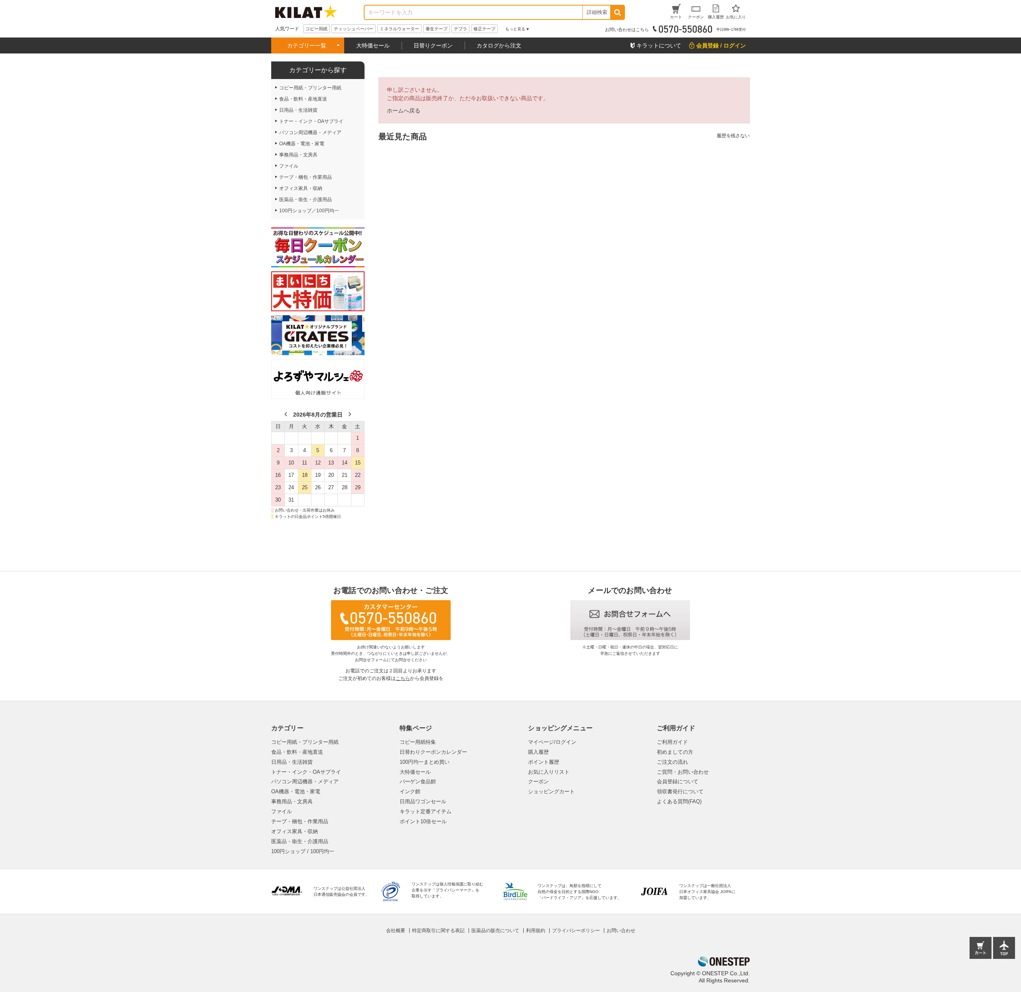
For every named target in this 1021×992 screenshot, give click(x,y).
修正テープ (484, 28)
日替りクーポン (433, 45)
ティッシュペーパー (353, 28)
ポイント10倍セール (423, 821)
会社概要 (395, 930)
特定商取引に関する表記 (438, 930)
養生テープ (436, 28)
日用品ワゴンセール (423, 801)
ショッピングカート (551, 791)
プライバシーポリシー (576, 930)
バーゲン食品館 (418, 782)
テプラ (460, 28)
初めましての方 (675, 752)
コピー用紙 (316, 28)
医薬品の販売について (495, 930)
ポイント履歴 (543, 762)
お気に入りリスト (549, 772)
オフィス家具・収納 (294, 831)
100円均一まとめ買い (424, 762)
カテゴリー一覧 (306, 45)
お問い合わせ (621, 930)
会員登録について (677, 782)
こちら (403, 678)
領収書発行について (680, 791)
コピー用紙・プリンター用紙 (305, 742)
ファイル (281, 811)
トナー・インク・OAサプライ (306, 772)
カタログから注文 (499, 45)
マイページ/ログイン (552, 742)
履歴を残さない (733, 135)
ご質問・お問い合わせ (683, 772)
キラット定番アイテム (425, 811)
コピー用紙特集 (418, 742)
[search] (617, 12)
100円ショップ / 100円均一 (302, 851)
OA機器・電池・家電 (295, 791)
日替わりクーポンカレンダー (433, 752)
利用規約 (535, 930)
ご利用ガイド (672, 742)
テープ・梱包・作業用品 (299, 821)
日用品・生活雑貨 (292, 762)
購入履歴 (538, 752)
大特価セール (373, 45)
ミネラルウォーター (399, 28)
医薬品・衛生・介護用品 (299, 841)
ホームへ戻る (403, 110)
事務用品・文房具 (292, 801)
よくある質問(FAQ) (679, 801)
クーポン (538, 782)
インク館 (410, 791)
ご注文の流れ (672, 762)
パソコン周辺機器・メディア (305, 782)
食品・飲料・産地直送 (297, 752)
